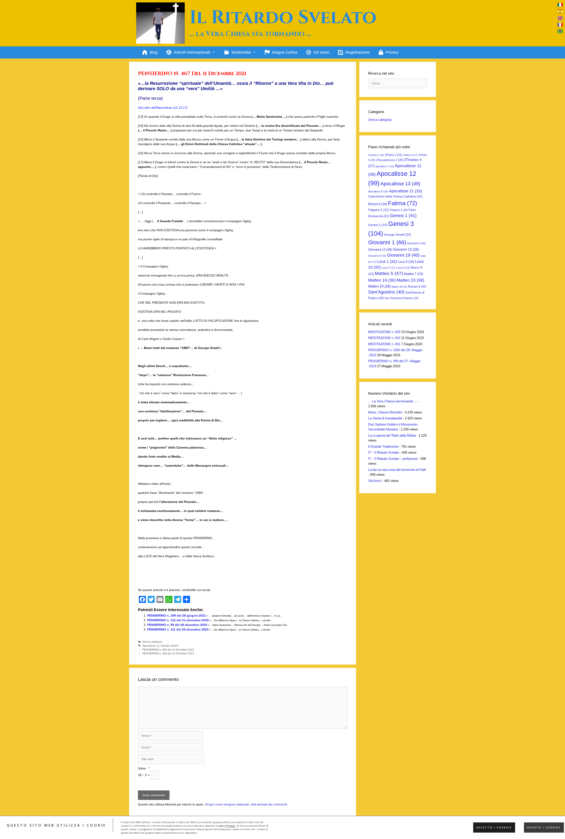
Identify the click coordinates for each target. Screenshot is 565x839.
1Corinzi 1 (376, 155)
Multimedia (241, 52)
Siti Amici (374, 481)
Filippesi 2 (378, 210)
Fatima (402, 203)
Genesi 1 (403, 215)
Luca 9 (406, 261)
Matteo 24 (379, 286)
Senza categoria (152, 641)
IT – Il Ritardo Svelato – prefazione (393, 458)
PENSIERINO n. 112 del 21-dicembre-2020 (178, 620)
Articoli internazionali (192, 52)
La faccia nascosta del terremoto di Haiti (397, 470)
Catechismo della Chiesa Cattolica (395, 196)
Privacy (230, 825)
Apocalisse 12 (150, 645)
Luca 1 (387, 261)
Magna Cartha (284, 52)
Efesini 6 (377, 204)
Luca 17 (388, 267)
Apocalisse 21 (405, 191)
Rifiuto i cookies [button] (544, 827)
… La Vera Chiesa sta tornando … (392, 401)
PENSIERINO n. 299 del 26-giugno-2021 (176, 615)
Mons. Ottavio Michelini (385, 412)
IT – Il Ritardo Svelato (383, 452)
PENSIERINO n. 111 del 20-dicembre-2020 (178, 629)
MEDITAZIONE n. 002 (384, 338)
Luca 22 (403, 267)
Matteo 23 (410, 280)
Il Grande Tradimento (383, 446)
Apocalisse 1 (384, 166)
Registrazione (357, 52)
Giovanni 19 (403, 255)
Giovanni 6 (416, 243)
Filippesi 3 (399, 210)
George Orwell (169, 645)
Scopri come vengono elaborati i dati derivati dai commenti (246, 804)
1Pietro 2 (393, 155)
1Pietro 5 (410, 155)
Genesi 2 (377, 225)
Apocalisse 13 (400, 183)
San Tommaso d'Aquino (401, 298)
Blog (154, 52)
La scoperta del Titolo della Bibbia (392, 435)
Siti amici (321, 52)
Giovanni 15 (406, 249)
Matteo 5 (389, 273)
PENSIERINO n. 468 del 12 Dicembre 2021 (168, 653)
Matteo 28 (399, 286)
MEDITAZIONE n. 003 (384, 332)
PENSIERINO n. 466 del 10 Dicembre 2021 (168, 649)
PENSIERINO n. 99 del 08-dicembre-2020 (177, 625)
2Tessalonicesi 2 (389, 160)
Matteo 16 (382, 280)
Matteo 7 (413, 274)
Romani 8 (417, 286)
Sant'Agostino (386, 292)
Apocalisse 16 (378, 191)
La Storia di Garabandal (385, 418)
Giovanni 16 (377, 255)
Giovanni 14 (380, 249)
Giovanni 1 (387, 242)
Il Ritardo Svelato (283, 17)
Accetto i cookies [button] (494, 827)
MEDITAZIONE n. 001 (384, 344)
